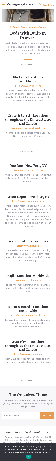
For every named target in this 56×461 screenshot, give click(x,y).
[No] (52, 452)
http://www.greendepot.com (28, 201)
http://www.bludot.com (28, 86)
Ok (28, 457)
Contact (18, 432)
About (9, 432)
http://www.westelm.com (28, 354)
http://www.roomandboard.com (28, 315)
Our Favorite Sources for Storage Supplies (28, 27)
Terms (45, 432)
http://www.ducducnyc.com (28, 170)
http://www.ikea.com (28, 246)
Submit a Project (32, 432)
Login (51, 5)
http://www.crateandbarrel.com (28, 128)
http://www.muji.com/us (28, 280)
